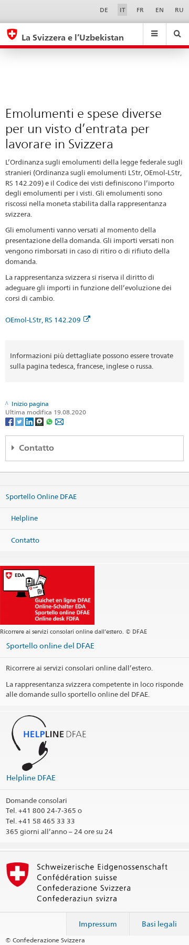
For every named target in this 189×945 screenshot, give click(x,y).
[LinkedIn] (30, 421)
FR (140, 10)
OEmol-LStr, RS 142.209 (43, 320)
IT (122, 10)
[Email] (59, 421)
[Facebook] (10, 421)
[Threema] (40, 421)
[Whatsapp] (50, 421)
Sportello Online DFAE (41, 496)
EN (159, 10)
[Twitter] (20, 421)
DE (104, 10)
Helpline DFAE (31, 777)
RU (179, 10)
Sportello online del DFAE (50, 645)
